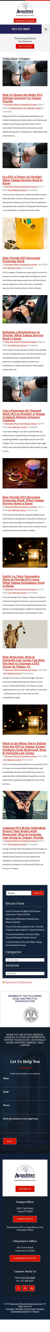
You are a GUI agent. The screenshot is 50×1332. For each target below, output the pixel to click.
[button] (46, 29)
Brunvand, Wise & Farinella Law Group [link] (21, 104)
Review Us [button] (25, 1189)
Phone (6, 1105)
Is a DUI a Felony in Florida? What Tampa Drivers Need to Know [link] (23, 180)
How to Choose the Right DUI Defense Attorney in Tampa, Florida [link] (22, 98)
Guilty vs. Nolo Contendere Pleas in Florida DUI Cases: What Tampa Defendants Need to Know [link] (23, 581)
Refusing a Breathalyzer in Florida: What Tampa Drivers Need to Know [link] (23, 335)
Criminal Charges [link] (15, 108)
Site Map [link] (19, 1309)
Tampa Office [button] (25, 1219)
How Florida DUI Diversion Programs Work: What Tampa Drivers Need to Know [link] (23, 500)
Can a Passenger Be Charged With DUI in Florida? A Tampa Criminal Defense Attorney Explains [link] (24, 415)
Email (6, 1091)
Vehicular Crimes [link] (34, 108)
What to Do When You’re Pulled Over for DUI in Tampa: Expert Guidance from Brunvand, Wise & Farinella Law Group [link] (24, 748)
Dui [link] (24, 108)
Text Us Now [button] (25, 46)
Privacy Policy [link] (30, 1309)
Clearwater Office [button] (24, 1258)
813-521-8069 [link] (21, 29)
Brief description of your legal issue (20, 1118)
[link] (25, 9)
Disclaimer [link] (10, 1309)
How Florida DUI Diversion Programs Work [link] (21, 259)
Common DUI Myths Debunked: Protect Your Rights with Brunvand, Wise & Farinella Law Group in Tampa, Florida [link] (24, 832)
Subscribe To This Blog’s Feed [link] (18, 982)
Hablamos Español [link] (25, 20)
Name (6, 1078)
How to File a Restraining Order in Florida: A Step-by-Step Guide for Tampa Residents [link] (25, 928)
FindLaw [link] (35, 1311)
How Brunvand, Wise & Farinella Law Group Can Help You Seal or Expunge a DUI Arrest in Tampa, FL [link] (24, 661)
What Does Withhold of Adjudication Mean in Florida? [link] (22, 920)
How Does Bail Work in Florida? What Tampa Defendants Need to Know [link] (22, 936)
